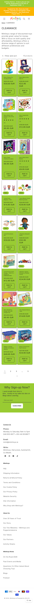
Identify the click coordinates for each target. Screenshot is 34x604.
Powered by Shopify (23, 598)
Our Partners (8, 539)
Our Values (7, 535)
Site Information (9, 501)
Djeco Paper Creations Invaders (8, 158)
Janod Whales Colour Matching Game (24, 199)
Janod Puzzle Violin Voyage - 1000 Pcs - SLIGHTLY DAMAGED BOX (9, 273)
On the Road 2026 (10, 557)
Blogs (5, 573)
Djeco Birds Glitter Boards (24, 158)
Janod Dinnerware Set (8, 234)
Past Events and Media (12, 561)
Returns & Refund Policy (12, 478)
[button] (4, 18)
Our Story (7, 523)
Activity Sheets (9, 544)
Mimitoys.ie (13, 598)
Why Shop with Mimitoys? (13, 505)
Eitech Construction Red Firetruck (24, 347)
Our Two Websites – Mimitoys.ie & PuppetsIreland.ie (16, 529)
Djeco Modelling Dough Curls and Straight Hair (8, 311)
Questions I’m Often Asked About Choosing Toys (16, 567)
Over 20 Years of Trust (12, 518)
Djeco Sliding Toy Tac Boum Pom (8, 78)
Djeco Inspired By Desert (23, 116)
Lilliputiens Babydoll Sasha (24, 234)
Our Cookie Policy (10, 487)
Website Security (9, 496)
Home (3, 23)
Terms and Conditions (11, 482)
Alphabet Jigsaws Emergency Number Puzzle (24, 273)
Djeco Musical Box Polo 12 (24, 78)
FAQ (4, 469)
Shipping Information (11, 473)
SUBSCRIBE (17, 406)
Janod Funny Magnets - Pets (8, 199)
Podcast (6, 578)
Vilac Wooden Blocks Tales (24, 310)
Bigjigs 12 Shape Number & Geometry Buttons (9, 348)
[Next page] (17, 376)
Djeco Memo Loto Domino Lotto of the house (9, 116)
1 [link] (4, 371)
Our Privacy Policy (10, 492)
